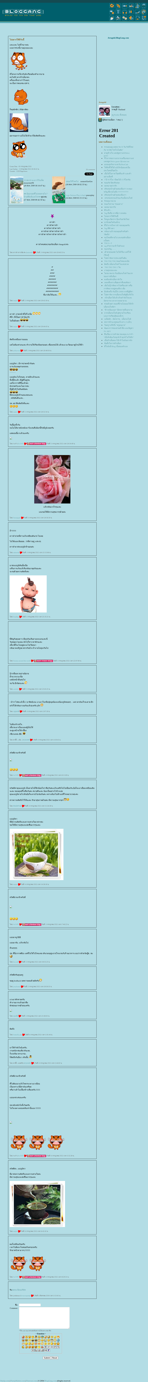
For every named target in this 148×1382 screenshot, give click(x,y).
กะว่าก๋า (21, 443)
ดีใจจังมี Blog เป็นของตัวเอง (116, 346)
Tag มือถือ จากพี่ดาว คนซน (115, 213)
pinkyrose (16, 350)
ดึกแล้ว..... (108, 210)
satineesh (30, 252)
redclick (16, 689)
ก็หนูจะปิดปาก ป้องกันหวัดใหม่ (116, 219)
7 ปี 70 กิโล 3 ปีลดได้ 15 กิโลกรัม (117, 180)
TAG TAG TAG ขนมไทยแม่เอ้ (116, 261)
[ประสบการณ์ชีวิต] (137, 21)
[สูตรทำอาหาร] (112, 8)
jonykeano (17, 986)
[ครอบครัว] (131, 14)
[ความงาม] (112, 14)
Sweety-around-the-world (22, 661)
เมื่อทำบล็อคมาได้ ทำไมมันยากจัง (118, 340)
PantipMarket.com (18, 1381)
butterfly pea (17, 1035)
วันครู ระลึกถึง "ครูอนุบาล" (115, 325)
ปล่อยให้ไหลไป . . (73, 181)
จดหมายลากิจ (110, 207)
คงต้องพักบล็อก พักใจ (113, 279)
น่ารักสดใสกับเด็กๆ (112, 222)
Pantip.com (4, 1381)
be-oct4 (16, 962)
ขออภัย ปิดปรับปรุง (112, 183)
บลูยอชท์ (16, 711)
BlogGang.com (50, 1381)
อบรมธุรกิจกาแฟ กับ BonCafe (116, 164)
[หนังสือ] (137, 14)
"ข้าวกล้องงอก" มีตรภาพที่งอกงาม (118, 310)
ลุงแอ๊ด (15, 1016)
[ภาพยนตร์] (124, 8)
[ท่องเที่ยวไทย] (112, 21)
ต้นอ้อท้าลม (17, 806)
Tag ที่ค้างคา (109, 228)
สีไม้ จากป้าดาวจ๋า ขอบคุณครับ (117, 225)
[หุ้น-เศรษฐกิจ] (118, 21)
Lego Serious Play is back (76, 195)
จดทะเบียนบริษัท (19, 1290)
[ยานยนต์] (144, 8)
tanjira (15, 300)
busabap (16, 617)
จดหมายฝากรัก (110, 186)
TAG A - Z (108, 243)
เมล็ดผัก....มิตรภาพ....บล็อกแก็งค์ (117, 319)
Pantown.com (31, 1381)
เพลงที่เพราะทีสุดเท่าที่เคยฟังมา (117, 282)
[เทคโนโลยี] (137, 8)
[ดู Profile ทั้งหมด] (119, 115)
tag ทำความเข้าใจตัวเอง (114, 246)
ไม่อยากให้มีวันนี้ (111, 216)
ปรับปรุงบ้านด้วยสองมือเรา (115, 195)
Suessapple (17, 518)
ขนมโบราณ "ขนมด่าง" (113, 204)
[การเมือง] (118, 14)
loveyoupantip (26, 1295)
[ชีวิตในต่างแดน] (144, 21)
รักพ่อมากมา (110, 201)
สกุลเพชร (26, 740)
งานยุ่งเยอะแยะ (110, 270)
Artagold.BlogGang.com (118, 38)
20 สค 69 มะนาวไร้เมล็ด (34, 180)
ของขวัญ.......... (110, 249)
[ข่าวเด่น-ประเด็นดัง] (118, 8)
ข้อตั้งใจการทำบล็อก (112, 343)
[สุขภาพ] (131, 21)
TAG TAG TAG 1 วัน (112, 267)
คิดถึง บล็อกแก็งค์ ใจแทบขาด (116, 264)
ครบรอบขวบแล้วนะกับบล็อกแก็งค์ (118, 198)
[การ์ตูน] (124, 21)
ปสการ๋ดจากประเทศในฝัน (115, 258)
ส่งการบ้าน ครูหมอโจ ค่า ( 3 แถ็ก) (118, 322)
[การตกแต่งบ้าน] (131, 8)
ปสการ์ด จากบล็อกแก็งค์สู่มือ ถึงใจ (119, 295)
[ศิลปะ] (144, 14)
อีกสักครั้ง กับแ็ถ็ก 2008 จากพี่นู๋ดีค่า (118, 292)
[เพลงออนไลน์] (124, 14)
